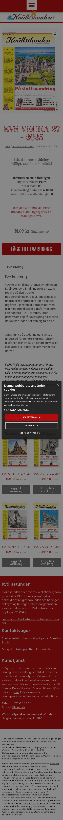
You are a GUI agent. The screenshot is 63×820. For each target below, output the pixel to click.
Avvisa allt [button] (31, 425)
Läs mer (25, 404)
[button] (31, 409)
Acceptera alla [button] (32, 417)
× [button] (57, 384)
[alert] (31, 410)
